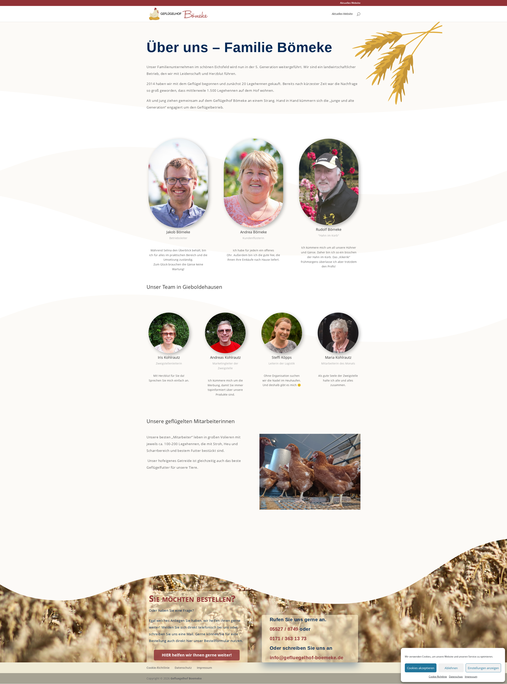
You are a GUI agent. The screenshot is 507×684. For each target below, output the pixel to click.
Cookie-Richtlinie (438, 676)
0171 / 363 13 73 (288, 638)
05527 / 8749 (284, 629)
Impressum (471, 676)
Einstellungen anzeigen (483, 668)
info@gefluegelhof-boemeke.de (306, 657)
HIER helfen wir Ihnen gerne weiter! (197, 655)
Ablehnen (451, 668)
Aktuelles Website (350, 3)
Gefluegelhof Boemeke (186, 678)
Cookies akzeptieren (420, 668)
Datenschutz (456, 676)
